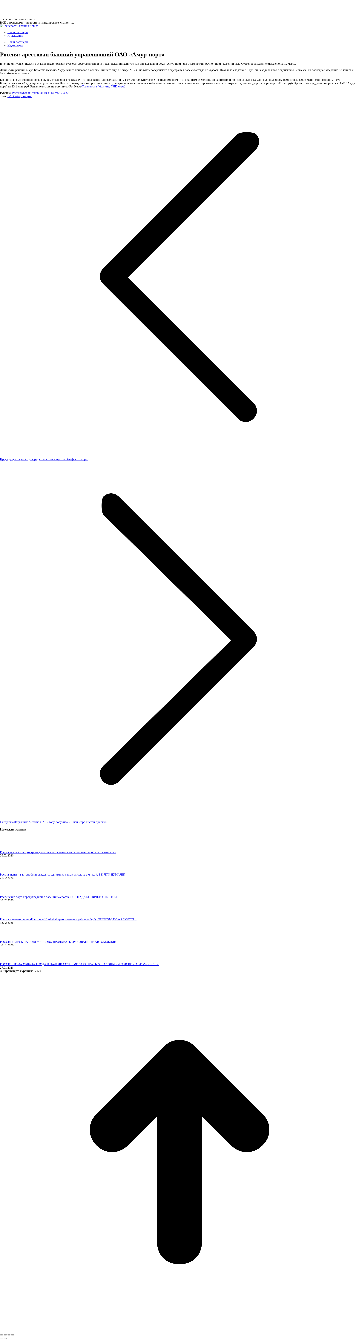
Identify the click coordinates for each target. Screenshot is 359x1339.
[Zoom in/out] (12, 1334)
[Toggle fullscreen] (8, 1334)
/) (103, 86)
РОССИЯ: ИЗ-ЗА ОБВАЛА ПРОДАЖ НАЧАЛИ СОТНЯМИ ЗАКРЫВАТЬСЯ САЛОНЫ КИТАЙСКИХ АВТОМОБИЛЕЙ (79, 964)
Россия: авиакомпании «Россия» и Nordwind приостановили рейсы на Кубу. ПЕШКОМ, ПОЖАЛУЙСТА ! (68, 919)
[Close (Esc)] (1, 1334)
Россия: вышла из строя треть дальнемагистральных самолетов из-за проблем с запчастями (58, 852)
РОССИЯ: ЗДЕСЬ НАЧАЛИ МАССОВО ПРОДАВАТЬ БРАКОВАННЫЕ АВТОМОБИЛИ (58, 941)
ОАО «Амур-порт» (19, 96)
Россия (16, 92)
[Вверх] (179, 1330)
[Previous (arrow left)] (1, 1338)
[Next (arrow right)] (5, 1338)
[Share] (5, 1334)
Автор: (39, 92)
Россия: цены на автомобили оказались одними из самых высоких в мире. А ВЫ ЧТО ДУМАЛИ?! (63, 874)
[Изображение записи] (10, 848)
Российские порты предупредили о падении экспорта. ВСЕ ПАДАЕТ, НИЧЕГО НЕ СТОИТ (59, 897)
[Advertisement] (68, 8)
